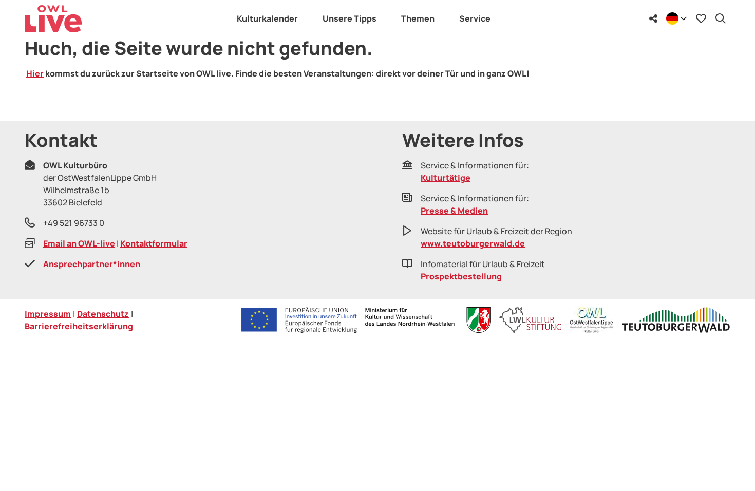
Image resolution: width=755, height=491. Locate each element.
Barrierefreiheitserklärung (79, 326)
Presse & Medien (454, 210)
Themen (418, 18)
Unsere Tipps (349, 18)
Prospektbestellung (461, 276)
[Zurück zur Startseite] (53, 18)
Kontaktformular (153, 243)
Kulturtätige (445, 177)
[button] (730, 462)
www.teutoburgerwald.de (473, 243)
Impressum (48, 313)
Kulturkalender (267, 18)
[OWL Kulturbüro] (591, 320)
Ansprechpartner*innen (91, 264)
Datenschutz (103, 313)
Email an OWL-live (79, 243)
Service (474, 18)
